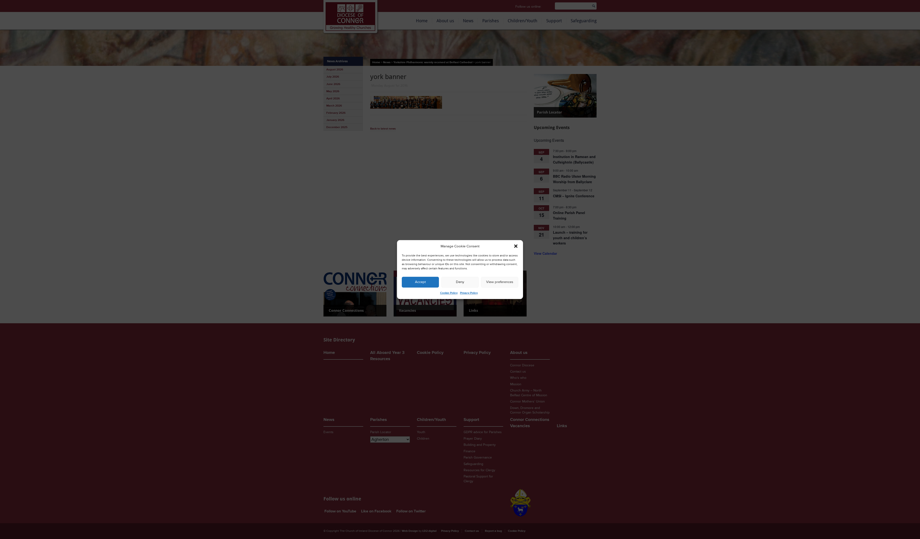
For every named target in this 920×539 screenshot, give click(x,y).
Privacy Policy (469, 293)
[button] (515, 246)
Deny (460, 282)
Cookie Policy (449, 293)
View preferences (499, 282)
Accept (420, 282)
